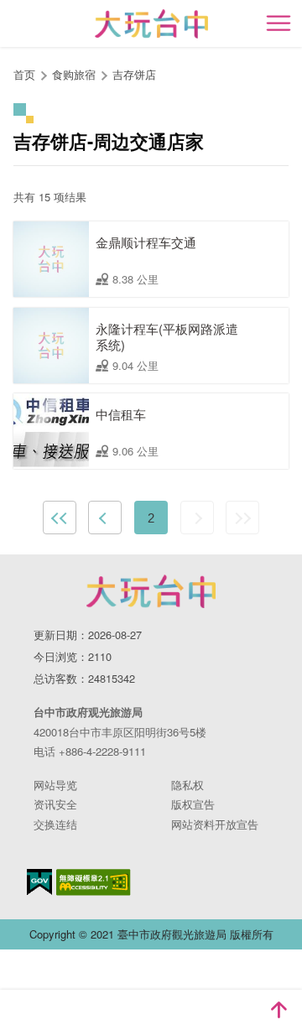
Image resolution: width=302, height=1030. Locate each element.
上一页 (105, 517)
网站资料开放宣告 (214, 824)
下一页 (197, 517)
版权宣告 (193, 804)
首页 (24, 74)
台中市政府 (151, 591)
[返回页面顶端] (278, 1010)
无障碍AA (93, 882)
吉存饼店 (134, 74)
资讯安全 (55, 804)
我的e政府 (39, 882)
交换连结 (55, 824)
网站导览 (55, 785)
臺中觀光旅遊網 (151, 24)
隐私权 (187, 785)
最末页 (242, 517)
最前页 (59, 517)
